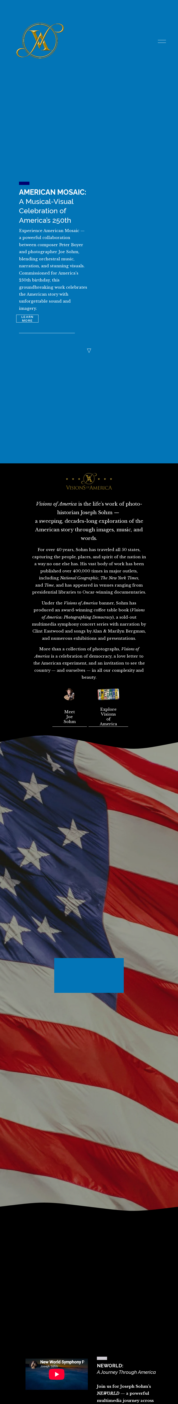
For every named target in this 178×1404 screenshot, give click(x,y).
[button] (138, 970)
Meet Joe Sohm (70, 717)
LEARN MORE (27, 318)
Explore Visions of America (108, 716)
